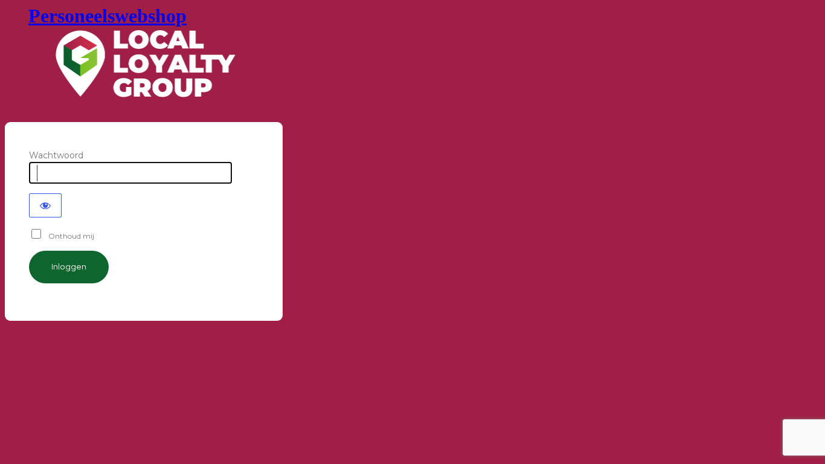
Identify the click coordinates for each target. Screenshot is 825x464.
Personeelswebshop (107, 16)
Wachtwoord (56, 155)
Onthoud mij (68, 235)
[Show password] (45, 205)
